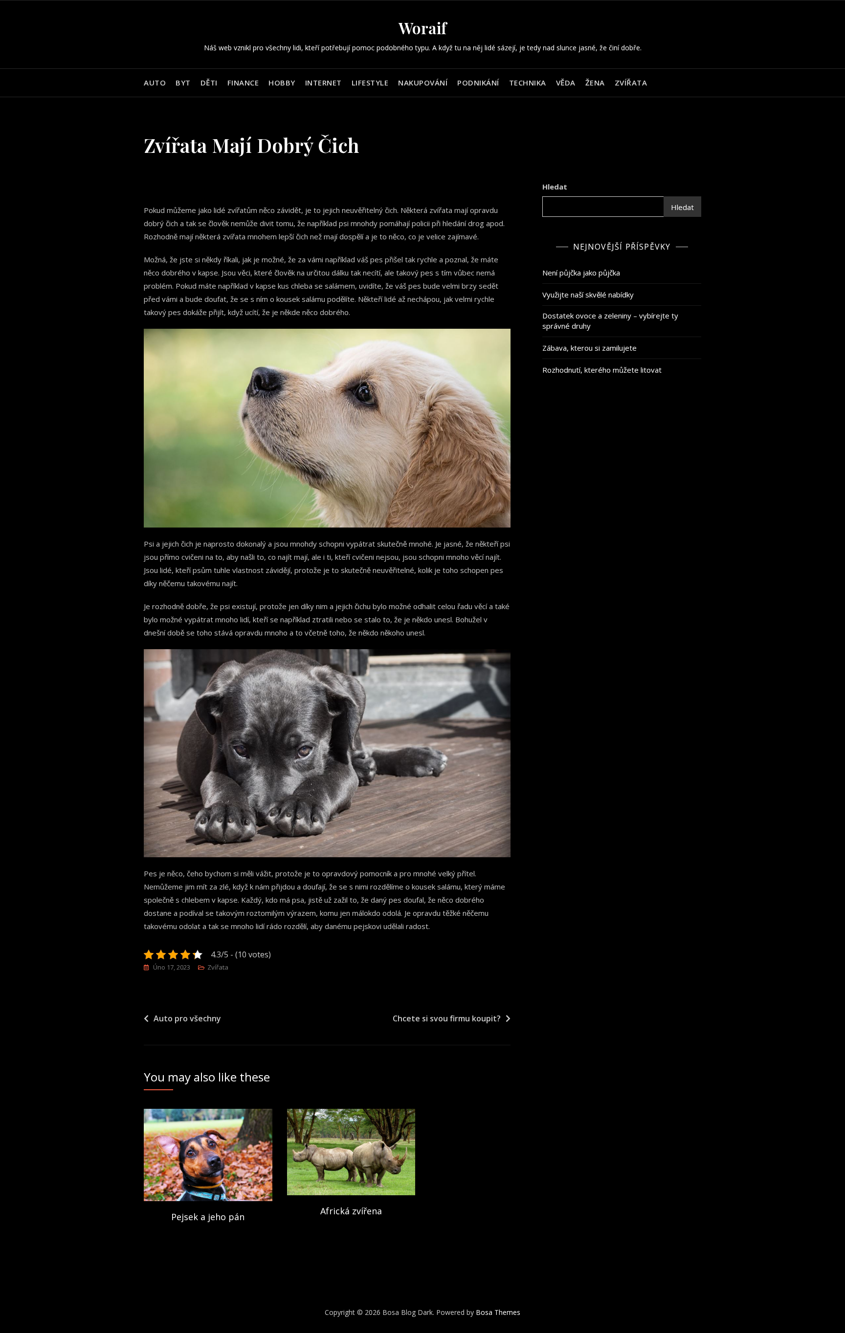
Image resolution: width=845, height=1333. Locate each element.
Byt (183, 82)
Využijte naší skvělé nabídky (588, 294)
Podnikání (478, 82)
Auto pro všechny (187, 1018)
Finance (243, 82)
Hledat (554, 186)
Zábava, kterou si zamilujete (589, 348)
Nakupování (422, 82)
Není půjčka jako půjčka (581, 272)
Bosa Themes (498, 1312)
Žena (595, 82)
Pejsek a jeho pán (208, 1217)
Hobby (281, 82)
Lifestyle (370, 82)
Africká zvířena (351, 1211)
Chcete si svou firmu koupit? (447, 1018)
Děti (209, 82)
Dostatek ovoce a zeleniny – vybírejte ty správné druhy (610, 321)
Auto (155, 82)
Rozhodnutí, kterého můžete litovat (602, 370)
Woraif (422, 27)
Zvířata (631, 82)
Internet (323, 82)
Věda (566, 82)
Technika (527, 82)
